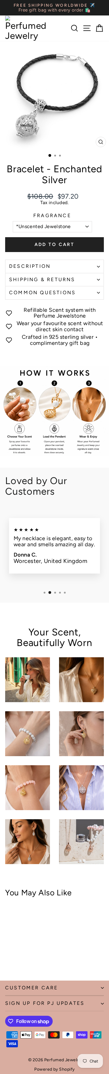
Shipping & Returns (42, 279)
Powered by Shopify (54, 1069)
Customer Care (31, 988)
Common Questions (42, 292)
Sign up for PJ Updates (44, 1003)
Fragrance (52, 215)
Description (30, 266)
